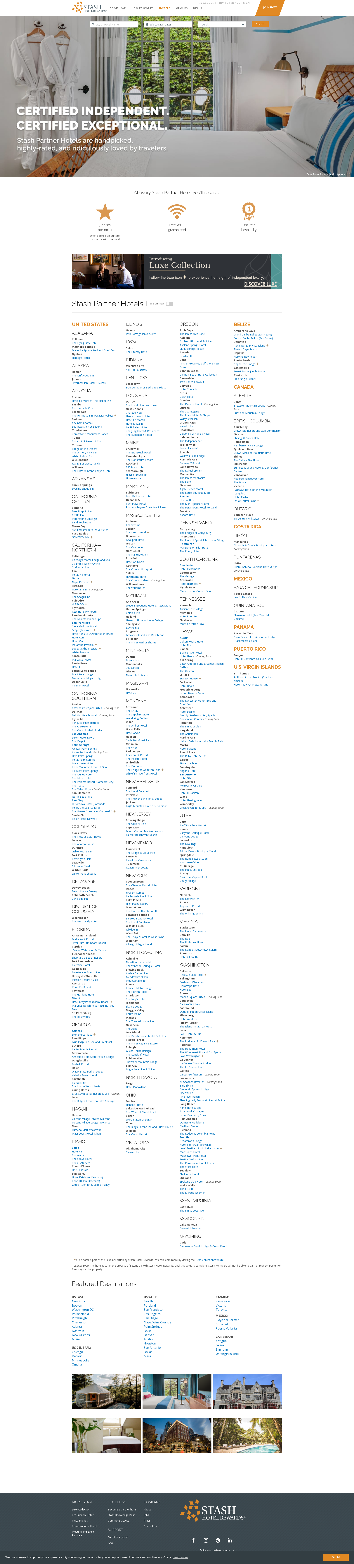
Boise (148, 1331)
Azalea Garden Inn (137, 973)
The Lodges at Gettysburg (195, 533)
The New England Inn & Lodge (144, 798)
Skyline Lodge (134, 1006)
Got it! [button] (336, 1557)
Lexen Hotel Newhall (84, 818)
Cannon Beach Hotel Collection (198, 374)
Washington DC (83, 1310)
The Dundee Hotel (191, 404)
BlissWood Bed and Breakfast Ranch (202, 663)
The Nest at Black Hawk (86, 836)
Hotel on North (135, 562)
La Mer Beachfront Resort (141, 835)
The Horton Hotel (136, 991)
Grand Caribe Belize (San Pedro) (253, 334)
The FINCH (186, 1189)
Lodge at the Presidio (85, 648)
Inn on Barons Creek (192, 693)
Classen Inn (133, 1152)
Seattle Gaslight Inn (191, 1159)
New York (79, 1301)
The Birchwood (81, 1016)
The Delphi (78, 741)
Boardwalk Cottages (192, 1111)
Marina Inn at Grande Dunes (197, 591)
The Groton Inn (135, 547)
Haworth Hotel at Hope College (144, 620)
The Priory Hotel (189, 551)
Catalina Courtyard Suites (87, 708)
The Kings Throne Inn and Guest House (149, 1127)
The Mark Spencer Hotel (194, 504)
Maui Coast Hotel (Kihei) (86, 1133)
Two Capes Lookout (192, 382)
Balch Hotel (187, 396)
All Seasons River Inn (192, 1082)
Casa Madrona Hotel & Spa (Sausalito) (84, 628)
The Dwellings (188, 844)
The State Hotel (189, 1167)
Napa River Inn (80, 582)
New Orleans (81, 1335)
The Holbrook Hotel (191, 942)
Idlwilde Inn (132, 929)
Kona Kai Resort (81, 987)
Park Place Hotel (136, 503)
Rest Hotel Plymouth (84, 611)
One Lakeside (80, 1170)
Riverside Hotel (81, 965)
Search (260, 24)
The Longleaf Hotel (137, 1054)
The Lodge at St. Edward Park (197, 1041)
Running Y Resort (190, 463)
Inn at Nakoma (81, 574)
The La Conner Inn (191, 1067)
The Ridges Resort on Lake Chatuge (93, 1101)
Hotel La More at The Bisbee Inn (91, 400)
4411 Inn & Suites (136, 369)
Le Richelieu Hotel (136, 427)
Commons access (118, 1520)
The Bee (185, 938)
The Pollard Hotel (136, 758)
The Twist (78, 785)
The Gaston (187, 671)
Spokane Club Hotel (191, 1181)
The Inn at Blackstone (193, 931)
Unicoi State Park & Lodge (87, 1071)
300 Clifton (132, 667)
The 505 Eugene (189, 411)
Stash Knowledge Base (121, 1515)
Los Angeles (152, 1314)
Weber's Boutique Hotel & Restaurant (148, 605)
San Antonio (188, 774)
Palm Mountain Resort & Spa (89, 767)
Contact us (150, 1526)
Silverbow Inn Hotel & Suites (89, 383)
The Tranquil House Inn (140, 1021)
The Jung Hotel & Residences (143, 431)
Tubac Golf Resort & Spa (87, 441)
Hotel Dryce (187, 686)
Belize (220, 1345)
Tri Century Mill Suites (247, 518)
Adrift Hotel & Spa (190, 1107)
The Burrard (241, 482)
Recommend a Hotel (84, 1526)
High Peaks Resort (137, 903)
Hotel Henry (187, 656)
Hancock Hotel (134, 1104)
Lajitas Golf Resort (191, 1074)
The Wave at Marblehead (141, 1112)
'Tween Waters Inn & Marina (89, 950)
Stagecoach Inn (189, 763)
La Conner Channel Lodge (195, 1063)
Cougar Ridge (188, 881)
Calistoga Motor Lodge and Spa (91, 560)
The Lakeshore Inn (191, 470)
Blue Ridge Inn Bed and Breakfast (92, 1042)
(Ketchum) (93, 1181)
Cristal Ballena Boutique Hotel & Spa (255, 567)
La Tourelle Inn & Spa (139, 896)
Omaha (77, 1364)
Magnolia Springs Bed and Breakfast (93, 350)
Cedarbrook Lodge (191, 1141)
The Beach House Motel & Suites (146, 1036)
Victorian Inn (79, 589)
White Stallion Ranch (84, 456)
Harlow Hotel (187, 500)
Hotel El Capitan (189, 793)
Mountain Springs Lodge (194, 1089)
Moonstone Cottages (85, 518)
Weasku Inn (187, 426)
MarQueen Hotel (190, 1152)
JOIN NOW (270, 7)
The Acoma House (83, 844)
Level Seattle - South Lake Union (199, 1148)
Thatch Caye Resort (245, 349)
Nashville (78, 1331)
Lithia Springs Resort (192, 348)
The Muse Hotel (81, 778)
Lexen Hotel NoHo (83, 737)
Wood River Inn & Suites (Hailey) (91, 1184)
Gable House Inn (82, 851)
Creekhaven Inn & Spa (193, 807)
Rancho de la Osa (82, 408)
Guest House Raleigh (138, 1051)
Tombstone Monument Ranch (90, 434)
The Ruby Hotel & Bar (193, 756)
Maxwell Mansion (190, 1228)
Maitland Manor (189, 1126)
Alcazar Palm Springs (84, 748)
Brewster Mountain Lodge (249, 405)
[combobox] (114, 24)
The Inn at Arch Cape (192, 334)
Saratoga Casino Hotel (139, 918)
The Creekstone (81, 726)
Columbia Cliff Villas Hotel (195, 433)
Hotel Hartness (189, 583)
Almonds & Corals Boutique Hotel (254, 545)
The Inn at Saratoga (138, 922)
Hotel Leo (186, 989)
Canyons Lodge (189, 836)
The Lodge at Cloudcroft (140, 852)
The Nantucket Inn (137, 554)
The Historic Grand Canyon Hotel (91, 471)
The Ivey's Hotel (135, 999)
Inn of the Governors (138, 860)
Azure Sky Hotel (81, 752)
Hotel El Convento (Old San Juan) (253, 659)
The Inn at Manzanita (192, 478)
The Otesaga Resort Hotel (141, 885)
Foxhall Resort (80, 1064)
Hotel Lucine (187, 711)
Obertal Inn (186, 1093)
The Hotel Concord (137, 791)
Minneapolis (80, 1360)
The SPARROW (81, 1162)
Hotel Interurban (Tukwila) (195, 1144)
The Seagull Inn (81, 597)
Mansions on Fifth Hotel (194, 547)
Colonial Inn (133, 613)
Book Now (118, 8)
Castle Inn (78, 515)
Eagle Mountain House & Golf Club (146, 806)
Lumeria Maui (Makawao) (87, 1130)
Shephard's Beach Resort (87, 957)
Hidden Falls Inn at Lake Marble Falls (201, 741)
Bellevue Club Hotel (191, 975)
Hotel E (76, 667)
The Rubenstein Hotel (139, 434)
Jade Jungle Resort (245, 379)
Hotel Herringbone (191, 800)
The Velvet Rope (81, 789)
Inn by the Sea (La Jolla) (86, 807)
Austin (148, 1339)
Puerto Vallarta (226, 1328)
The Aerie (131, 1028)
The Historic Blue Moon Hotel (144, 911)
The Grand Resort (136, 1134)
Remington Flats (81, 859)
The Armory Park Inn (84, 452)
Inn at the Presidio (83, 645)
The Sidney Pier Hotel (246, 460)
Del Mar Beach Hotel (84, 715)
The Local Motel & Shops (195, 415)
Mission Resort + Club (85, 979)
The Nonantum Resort (139, 460)
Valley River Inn (189, 419)
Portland (150, 1305)
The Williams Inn (135, 588)
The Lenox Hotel (136, 532)
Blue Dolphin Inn (82, 511)
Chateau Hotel (134, 412)
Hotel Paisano (188, 748)
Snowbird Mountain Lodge (141, 1062)
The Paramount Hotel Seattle (197, 1163)
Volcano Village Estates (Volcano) (91, 1119)
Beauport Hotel (135, 540)
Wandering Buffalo (137, 718)
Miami (76, 1339)
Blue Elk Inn (187, 1085)
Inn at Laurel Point (245, 501)
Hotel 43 (77, 1151)
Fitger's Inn (132, 660)
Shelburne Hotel (189, 1174)
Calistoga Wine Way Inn (86, 563)
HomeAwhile (133, 478)
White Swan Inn (81, 652)
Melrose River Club (191, 785)
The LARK (132, 710)
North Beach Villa (82, 796)
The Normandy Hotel (84, 921)
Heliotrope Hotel (189, 986)
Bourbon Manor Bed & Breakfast (146, 387)
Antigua (221, 1341)
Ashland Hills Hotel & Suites (196, 341)
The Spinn (186, 481)
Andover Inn (133, 525)
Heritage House (81, 357)
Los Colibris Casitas (245, 597)
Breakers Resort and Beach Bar (145, 635)
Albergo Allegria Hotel (139, 944)
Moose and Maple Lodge (87, 678)
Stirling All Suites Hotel (247, 438)
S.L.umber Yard (81, 866)
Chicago (77, 1352)
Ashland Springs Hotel (193, 345)
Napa (75, 578)
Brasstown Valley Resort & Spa (90, 1093)
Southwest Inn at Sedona (87, 426)
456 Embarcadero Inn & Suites (90, 530)
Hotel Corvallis (188, 389)
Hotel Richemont (190, 569)
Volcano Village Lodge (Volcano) (91, 1122)
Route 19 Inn (133, 1014)
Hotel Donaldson (136, 1087)
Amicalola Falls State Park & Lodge (93, 1056)
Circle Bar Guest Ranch (139, 740)
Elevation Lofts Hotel (138, 962)
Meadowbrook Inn (137, 977)
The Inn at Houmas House (141, 405)
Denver (149, 1335)
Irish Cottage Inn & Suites (141, 334)
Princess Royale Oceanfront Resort (147, 507)
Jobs (146, 1515)
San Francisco (153, 1310)
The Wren (132, 747)
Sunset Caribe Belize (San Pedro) (253, 338)
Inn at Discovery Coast (193, 1115)
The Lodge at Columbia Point (197, 1133)
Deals (197, 8)
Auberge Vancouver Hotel (249, 478)
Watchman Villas (189, 862)
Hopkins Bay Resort (245, 356)
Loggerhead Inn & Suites (140, 1069)
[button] (115, 415)
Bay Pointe (132, 627)
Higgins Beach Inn (136, 474)
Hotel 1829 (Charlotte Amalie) (251, 684)
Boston (77, 1305)
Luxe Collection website (209, 1260)
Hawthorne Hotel (136, 576)
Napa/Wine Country (157, 1322)
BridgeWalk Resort (83, 939)
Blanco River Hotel (191, 652)
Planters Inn (79, 1082)
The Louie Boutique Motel (195, 492)
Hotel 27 (131, 693)
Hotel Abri (78, 637)
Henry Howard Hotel (138, 416)
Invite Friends (80, 1520)
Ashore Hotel (187, 515)
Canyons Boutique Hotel (194, 833)
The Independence (191, 441)
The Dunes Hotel (82, 774)
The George (187, 576)
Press (147, 1520)
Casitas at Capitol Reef (193, 877)
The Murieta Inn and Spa (86, 619)
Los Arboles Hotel (82, 763)
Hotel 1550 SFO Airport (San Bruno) (93, 633)
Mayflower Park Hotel (193, 1155)
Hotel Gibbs (187, 778)
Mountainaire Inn (136, 980)
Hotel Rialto (241, 497)
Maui (147, 1356)
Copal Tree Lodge (244, 364)
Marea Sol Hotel (81, 659)
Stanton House (189, 678)
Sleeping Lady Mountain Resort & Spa (202, 1100)
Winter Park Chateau (84, 873)
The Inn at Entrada (191, 869)
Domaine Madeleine (192, 1122)
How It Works (142, 8)
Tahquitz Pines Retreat (85, 722)
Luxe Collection (81, 1509)
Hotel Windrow (188, 1019)
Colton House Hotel (191, 641)
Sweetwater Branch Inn (86, 972)
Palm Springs (153, 1327)
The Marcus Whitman (192, 1192)
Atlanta (77, 1327)
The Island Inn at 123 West (196, 1026)
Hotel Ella (185, 645)
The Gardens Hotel (83, 994)
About (147, 1509)
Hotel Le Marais (135, 420)
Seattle (148, 1301)
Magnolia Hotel (189, 448)
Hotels (165, 8)
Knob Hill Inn (79, 1181)
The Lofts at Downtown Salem (198, 949)
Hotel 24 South (189, 957)
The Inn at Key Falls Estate (142, 1043)
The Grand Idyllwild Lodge (87, 730)
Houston (150, 1343)
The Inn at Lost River (192, 1210)
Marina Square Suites (192, 997)
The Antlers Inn (189, 734)
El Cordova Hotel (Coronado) (89, 804)
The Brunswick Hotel (138, 452)
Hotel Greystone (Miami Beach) (91, 1002)
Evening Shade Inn (83, 488)
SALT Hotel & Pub (190, 1034)
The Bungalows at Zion (194, 858)
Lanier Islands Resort (84, 1049)
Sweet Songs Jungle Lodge (250, 371)
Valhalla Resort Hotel (84, 1075)
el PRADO (78, 604)
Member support (118, 1537)
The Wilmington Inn (191, 913)
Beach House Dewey (84, 891)
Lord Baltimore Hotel (138, 496)
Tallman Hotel (80, 685)
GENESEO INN (80, 537)
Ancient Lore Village (191, 609)
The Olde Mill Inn (136, 823)
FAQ (110, 1542)
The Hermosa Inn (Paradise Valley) (92, 415)
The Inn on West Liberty (86, 1086)
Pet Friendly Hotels (83, 1515)
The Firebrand (134, 766)
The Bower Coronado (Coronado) (92, 811)
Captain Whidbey (190, 1004)
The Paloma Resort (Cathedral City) (93, 782)
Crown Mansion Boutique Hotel (252, 453)
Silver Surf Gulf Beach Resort (89, 943)
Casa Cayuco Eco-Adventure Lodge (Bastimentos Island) (255, 639)
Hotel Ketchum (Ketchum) (87, 1177)
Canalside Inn (80, 898)
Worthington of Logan (139, 1119)
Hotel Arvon (133, 733)
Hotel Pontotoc (189, 616)
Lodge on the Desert (84, 448)
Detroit (77, 1356)
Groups (182, 8)
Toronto (222, 1310)
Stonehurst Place (82, 1034)
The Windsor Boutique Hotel (143, 966)
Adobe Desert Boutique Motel (198, 851)
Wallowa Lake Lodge (192, 456)
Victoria (221, 1305)
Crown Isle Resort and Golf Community (257, 430)
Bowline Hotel (188, 356)
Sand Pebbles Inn (82, 522)
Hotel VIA (77, 641)
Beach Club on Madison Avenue (145, 831)
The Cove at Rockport (139, 569)
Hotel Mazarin (134, 423)
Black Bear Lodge (82, 674)
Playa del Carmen (228, 1320)
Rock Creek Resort (137, 755)
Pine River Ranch (190, 1096)
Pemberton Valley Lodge (248, 445)
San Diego (151, 1318)
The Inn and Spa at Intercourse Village (202, 540)
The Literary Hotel (137, 352)
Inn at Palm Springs (83, 759)
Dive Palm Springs (82, 756)
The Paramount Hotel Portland (198, 507)
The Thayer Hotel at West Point (145, 937)
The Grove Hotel (82, 1159)
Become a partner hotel (122, 1509)
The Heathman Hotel (192, 1048)
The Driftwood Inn (83, 375)
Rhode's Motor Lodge (139, 988)
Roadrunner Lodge (137, 867)
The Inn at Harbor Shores (141, 642)
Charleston (79, 1322)
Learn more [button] (180, 1557)
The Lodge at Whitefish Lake (143, 770)
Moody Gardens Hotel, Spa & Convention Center (197, 717)
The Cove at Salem (137, 580)
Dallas (148, 1352)
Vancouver (223, 1301)
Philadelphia (80, 1314)
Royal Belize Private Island (249, 345)
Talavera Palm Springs (85, 770)
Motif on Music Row (192, 624)
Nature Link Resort (137, 675)
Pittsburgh (79, 1318)
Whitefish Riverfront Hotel (141, 773)
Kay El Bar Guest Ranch (86, 463)
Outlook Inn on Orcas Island (196, 1011)
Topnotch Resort (190, 906)
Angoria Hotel (188, 770)
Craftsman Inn (80, 567)
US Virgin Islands (227, 1354)
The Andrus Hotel (136, 725)
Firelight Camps (135, 892)
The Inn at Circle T (191, 726)
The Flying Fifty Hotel (84, 343)
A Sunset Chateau (82, 423)
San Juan (222, 1349)
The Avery (78, 1155)
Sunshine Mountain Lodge (249, 413)
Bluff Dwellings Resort (193, 825)
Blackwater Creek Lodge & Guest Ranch (204, 1246)
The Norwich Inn (189, 898)
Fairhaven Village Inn (192, 982)
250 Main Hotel (135, 467)
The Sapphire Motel (137, 714)
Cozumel (222, 1324)
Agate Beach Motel (191, 489)
